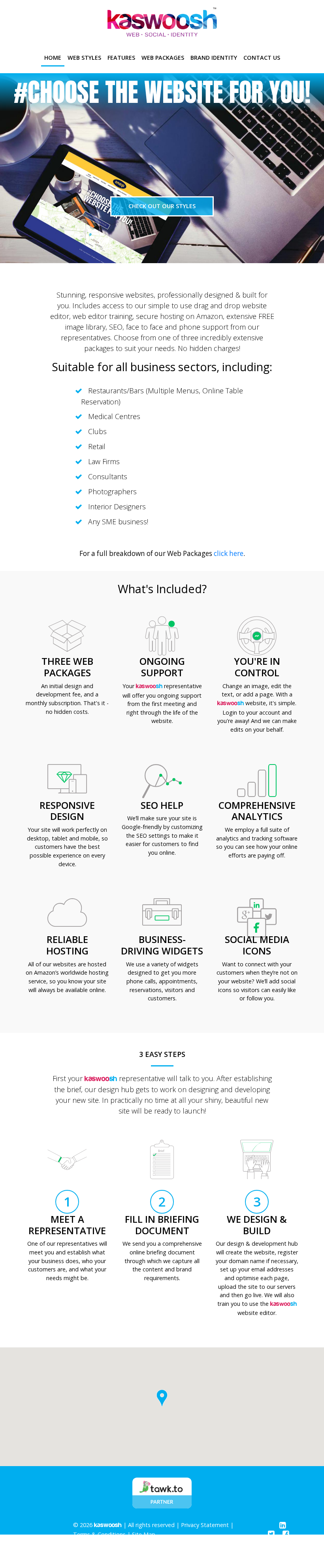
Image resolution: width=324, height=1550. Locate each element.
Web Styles (84, 57)
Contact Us (261, 57)
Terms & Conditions (99, 1534)
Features (121, 57)
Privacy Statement (205, 1525)
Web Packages (162, 57)
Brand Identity (213, 57)
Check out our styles (162, 206)
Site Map (143, 1534)
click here (228, 553)
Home (54, 57)
